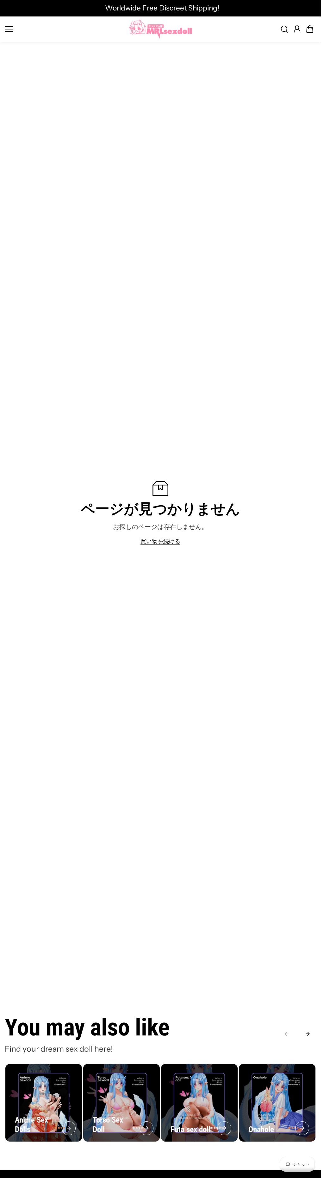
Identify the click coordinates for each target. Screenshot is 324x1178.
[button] (309, 29)
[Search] (284, 29)
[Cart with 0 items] (309, 29)
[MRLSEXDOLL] (160, 29)
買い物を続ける (160, 541)
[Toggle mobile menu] (65, 29)
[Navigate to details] (69, 1128)
